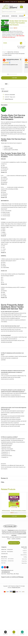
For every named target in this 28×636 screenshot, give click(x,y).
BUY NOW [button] (14, 516)
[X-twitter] (7, 567)
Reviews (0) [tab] (4, 478)
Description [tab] (4, 105)
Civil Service (16, 51)
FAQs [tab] (2, 482)
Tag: (3, 53)
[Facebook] (2, 567)
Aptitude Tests (10, 51)
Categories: (4, 52)
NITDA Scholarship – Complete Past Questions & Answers (14, 510)
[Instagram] (5, 567)
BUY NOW (14, 77)
